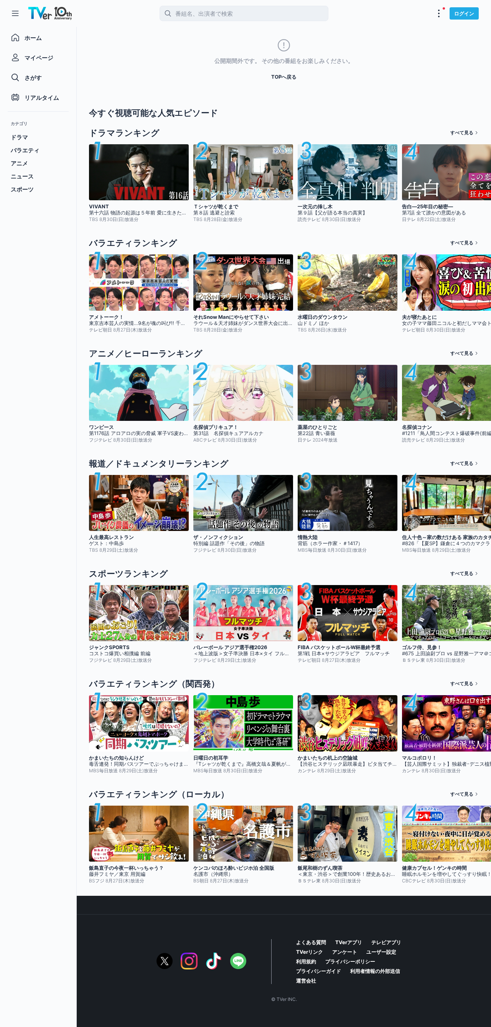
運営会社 (306, 981)
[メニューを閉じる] (15, 13)
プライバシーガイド (318, 971)
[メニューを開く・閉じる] (439, 13)
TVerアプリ (348, 942)
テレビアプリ (386, 942)
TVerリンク (309, 952)
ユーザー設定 (381, 952)
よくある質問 (311, 942)
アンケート (344, 952)
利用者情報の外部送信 (375, 971)
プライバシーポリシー (350, 961)
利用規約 (306, 961)
